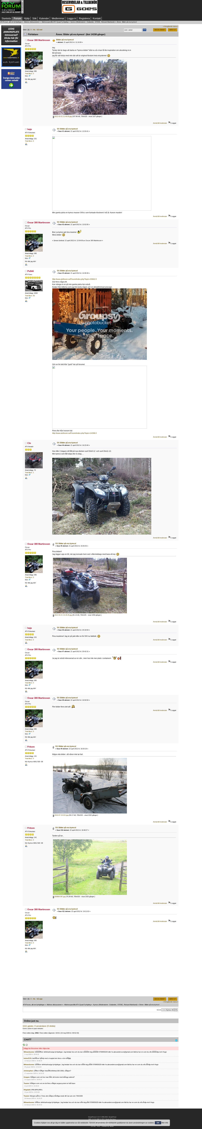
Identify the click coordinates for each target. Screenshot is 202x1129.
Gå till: (159, 1010)
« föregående (167, 26)
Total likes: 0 (29, 73)
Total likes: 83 (30, 296)
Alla (34, 30)
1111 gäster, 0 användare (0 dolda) (39, 1026)
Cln (29, 443)
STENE (97, 22)
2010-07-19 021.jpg (61, 815)
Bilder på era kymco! (65, 40)
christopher (28, 1071)
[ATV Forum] (12, 13)
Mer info (165, 1123)
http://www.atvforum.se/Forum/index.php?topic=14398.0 (74, 433)
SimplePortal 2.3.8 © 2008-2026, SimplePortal (102, 1117)
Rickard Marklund (107, 22)
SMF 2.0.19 (92, 1119)
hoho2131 (27, 1058)
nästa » (175, 26)
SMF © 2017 (101, 1119)
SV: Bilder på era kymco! (67, 129)
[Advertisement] (42, 6)
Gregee (26, 1077)
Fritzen (31, 746)
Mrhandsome (29, 1052)
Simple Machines (110, 1119)
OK (158, 1123)
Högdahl (27, 1090)
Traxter (26, 1083)
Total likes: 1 (29, 472)
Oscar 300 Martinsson (38, 40)
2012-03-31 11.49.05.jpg (63, 116)
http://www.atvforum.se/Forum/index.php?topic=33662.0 (74, 279)
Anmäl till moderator (160, 123)
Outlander (90, 22)
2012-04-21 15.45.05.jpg (63, 615)
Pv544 (30, 271)
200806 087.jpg (59, 896)
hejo (29, 129)
